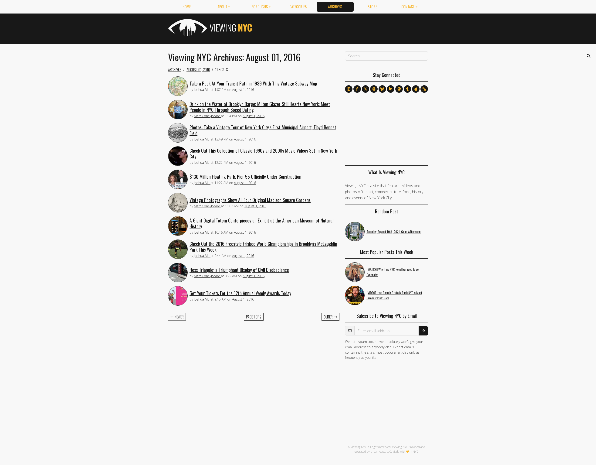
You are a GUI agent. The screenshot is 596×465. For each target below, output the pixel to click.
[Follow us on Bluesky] (382, 89)
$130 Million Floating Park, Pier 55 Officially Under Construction (245, 176)
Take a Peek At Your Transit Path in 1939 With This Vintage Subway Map (253, 83)
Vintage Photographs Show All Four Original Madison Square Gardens (250, 199)
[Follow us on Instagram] (348, 89)
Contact (408, 7)
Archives (335, 7)
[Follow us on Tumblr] (407, 89)
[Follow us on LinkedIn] (390, 89)
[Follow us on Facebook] (357, 89)
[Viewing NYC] (209, 27)
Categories (298, 7)
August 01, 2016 (198, 69)
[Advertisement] (343, 27)
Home (187, 7)
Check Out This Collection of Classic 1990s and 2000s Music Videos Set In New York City (263, 153)
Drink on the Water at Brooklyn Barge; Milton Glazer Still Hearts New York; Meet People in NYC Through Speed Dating (260, 106)
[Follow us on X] (365, 89)
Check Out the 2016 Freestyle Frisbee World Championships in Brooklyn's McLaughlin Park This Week (263, 246)
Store (372, 7)
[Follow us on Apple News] (416, 89)
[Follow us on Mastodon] (399, 89)
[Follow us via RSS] (424, 89)
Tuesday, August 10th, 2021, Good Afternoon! (393, 231)
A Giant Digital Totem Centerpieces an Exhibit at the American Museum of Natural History (261, 223)
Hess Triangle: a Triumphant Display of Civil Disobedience (239, 269)
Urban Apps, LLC (380, 452)
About (222, 7)
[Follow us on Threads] (374, 89)
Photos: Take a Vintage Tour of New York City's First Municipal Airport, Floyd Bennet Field (263, 130)
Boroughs (259, 7)
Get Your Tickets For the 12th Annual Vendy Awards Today (240, 293)
